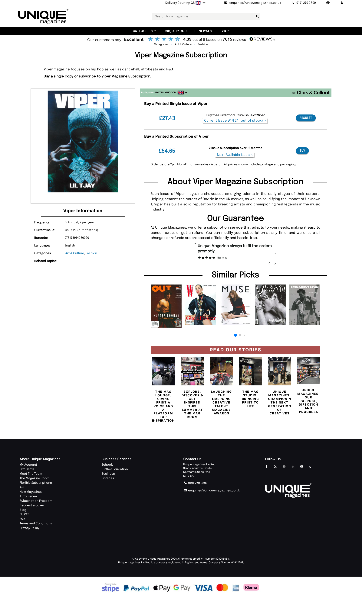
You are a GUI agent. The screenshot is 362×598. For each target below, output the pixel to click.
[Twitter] (275, 467)
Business (108, 473)
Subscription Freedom (36, 501)
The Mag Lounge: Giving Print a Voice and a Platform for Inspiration (163, 406)
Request (306, 118)
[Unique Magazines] (303, 490)
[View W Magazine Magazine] (200, 305)
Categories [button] (143, 31)
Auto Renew (28, 496)
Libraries (107, 478)
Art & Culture (74, 253)
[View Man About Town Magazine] (304, 305)
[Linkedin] (293, 467)
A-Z (22, 487)
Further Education (114, 469)
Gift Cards (27, 469)
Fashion (91, 253)
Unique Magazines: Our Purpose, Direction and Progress (308, 400)
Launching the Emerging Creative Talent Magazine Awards (221, 402)
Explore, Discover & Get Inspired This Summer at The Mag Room (192, 404)
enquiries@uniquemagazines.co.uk (213, 490)
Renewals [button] (203, 31)
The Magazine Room (34, 478)
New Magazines (31, 492)
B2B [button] (223, 31)
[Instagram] (284, 467)
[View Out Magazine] (166, 306)
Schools (107, 464)
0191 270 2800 (197, 483)
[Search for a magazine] (256, 16)
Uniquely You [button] (175, 31)
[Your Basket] (328, 3)
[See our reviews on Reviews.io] (181, 39)
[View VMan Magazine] (270, 305)
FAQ (22, 519)
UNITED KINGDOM (165, 92)
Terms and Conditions (36, 523)
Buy (302, 150)
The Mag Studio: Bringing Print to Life (250, 399)
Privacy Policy (29, 528)
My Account (28, 464)
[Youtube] (302, 467)
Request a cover (32, 505)
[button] (342, 3)
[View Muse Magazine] (235, 305)
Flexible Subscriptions (36, 482)
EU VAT (24, 514)
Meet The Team (31, 473)
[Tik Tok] (311, 467)
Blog (23, 510)
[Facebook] (266, 467)
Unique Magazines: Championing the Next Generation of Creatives (281, 402)
